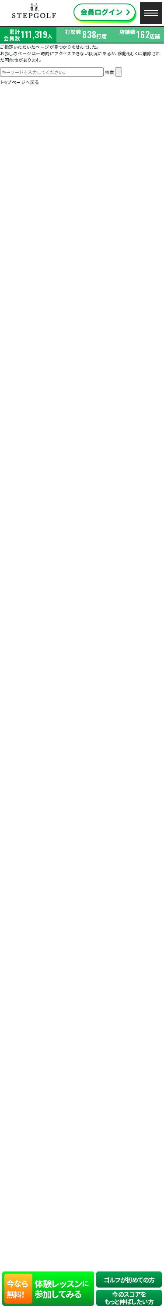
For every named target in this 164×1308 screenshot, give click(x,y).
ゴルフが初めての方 (129, 1279)
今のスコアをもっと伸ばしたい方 (129, 1298)
